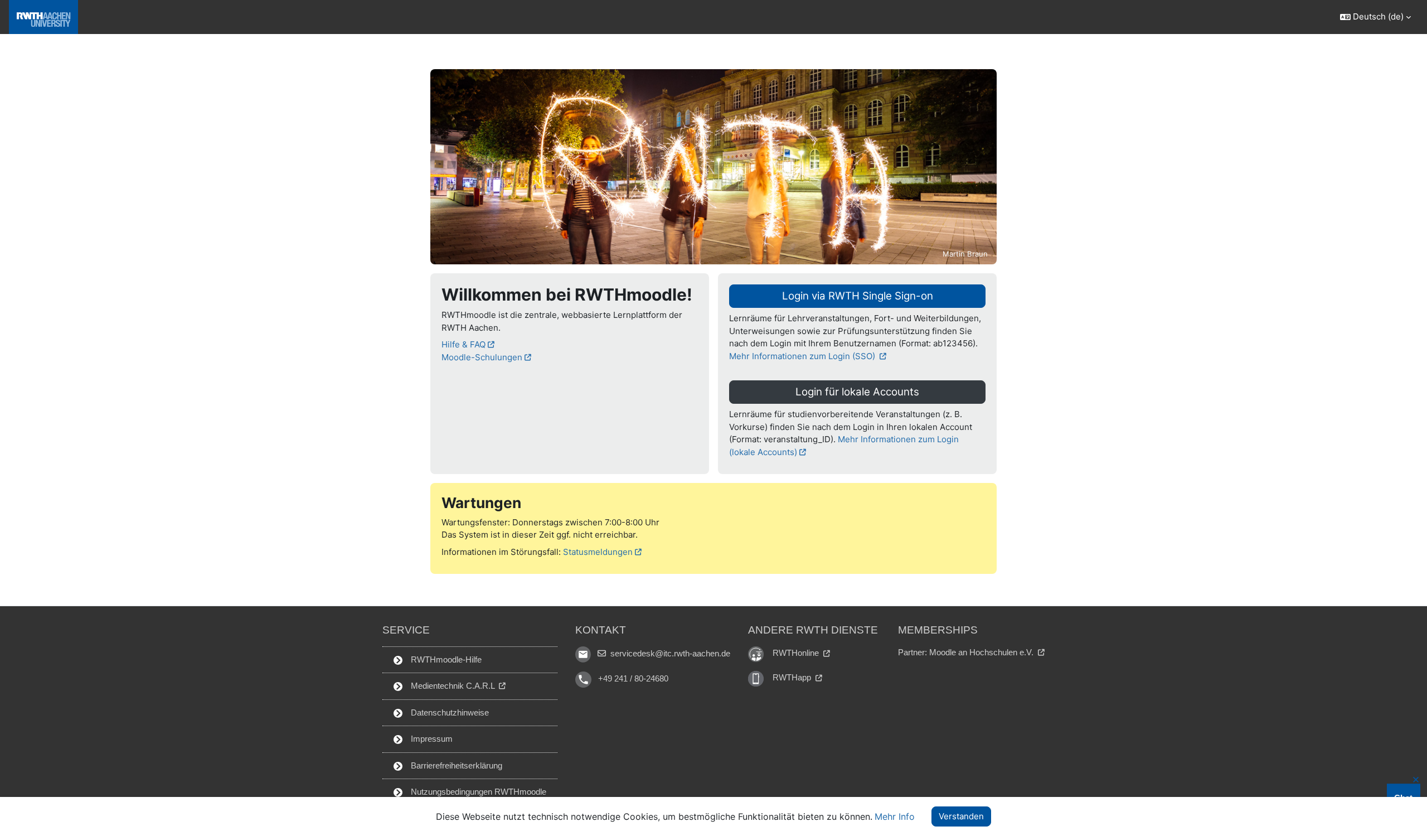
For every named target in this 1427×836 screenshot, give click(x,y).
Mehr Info (895, 816)
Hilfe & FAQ (463, 344)
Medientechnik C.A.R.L (453, 685)
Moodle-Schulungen (481, 357)
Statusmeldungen (598, 552)
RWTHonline (797, 653)
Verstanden (961, 816)
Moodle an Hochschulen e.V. (982, 652)
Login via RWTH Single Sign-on (857, 295)
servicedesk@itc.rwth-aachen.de (669, 653)
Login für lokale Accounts (857, 391)
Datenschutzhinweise (449, 712)
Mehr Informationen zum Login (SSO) (803, 356)
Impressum (431, 738)
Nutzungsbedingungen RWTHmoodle (477, 791)
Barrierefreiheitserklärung (455, 765)
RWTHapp (793, 677)
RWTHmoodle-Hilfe (445, 659)
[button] (1375, 17)
